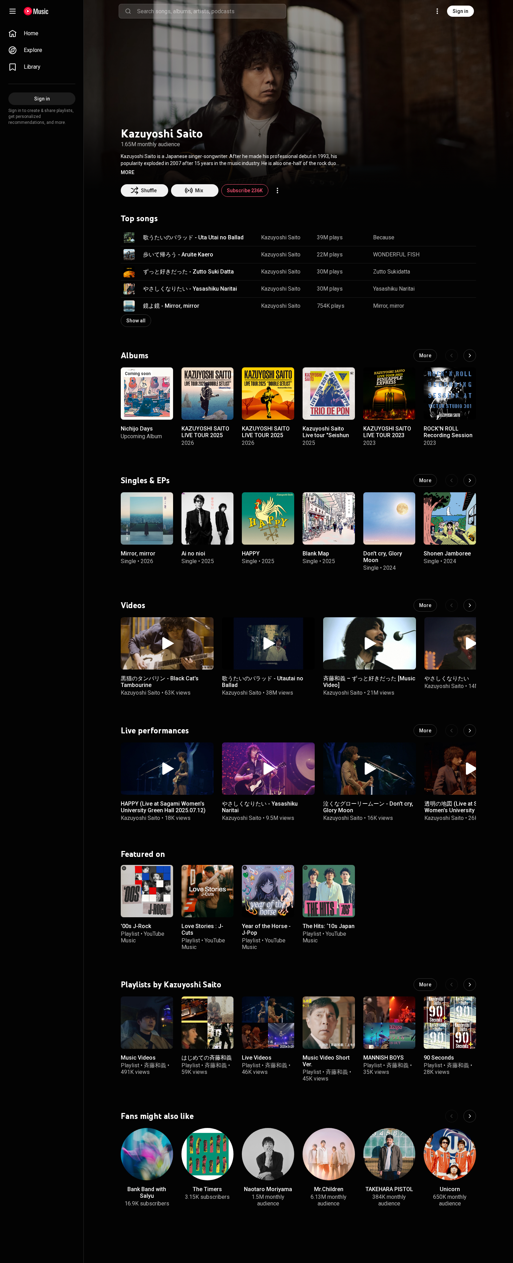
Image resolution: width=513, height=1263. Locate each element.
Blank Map (316, 553)
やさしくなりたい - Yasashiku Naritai (190, 288)
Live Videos (257, 1057)
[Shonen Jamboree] (450, 518)
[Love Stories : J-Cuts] (207, 891)
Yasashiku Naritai (394, 288)
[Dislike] (449, 237)
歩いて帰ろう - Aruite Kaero (178, 254)
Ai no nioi (193, 553)
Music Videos (138, 1057)
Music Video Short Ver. (326, 1061)
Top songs (139, 218)
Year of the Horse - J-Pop (266, 929)
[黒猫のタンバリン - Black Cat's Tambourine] (167, 643)
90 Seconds (439, 1057)
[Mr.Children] (329, 1154)
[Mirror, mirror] (147, 518)
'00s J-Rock (136, 925)
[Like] (435, 237)
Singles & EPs (145, 480)
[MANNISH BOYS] (389, 1022)
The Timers (207, 1189)
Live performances (155, 730)
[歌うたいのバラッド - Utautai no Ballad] (268, 643)
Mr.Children (328, 1189)
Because (383, 237)
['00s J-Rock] (147, 891)
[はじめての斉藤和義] (207, 1022)
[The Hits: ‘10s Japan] (329, 891)
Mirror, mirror (388, 305)
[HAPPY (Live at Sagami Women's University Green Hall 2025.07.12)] (167, 768)
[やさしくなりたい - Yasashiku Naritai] (268, 768)
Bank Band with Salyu (146, 1192)
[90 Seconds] (450, 1022)
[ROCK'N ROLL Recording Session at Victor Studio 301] (450, 393)
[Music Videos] (147, 1022)
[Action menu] (277, 190)
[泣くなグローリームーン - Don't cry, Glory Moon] (369, 768)
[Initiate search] (128, 11)
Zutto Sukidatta (391, 271)
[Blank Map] (329, 518)
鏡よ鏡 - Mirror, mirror (171, 305)
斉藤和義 (155, 1065)
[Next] (470, 355)
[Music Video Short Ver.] (329, 1022)
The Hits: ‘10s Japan (329, 925)
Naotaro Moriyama (268, 1189)
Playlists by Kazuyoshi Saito (171, 984)
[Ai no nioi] (207, 518)
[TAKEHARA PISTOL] (389, 1154)
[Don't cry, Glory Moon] (389, 518)
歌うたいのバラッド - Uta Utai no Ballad (193, 237)
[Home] (36, 11)
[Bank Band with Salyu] (147, 1154)
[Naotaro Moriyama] (268, 1154)
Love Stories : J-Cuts (202, 929)
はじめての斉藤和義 (206, 1057)
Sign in (460, 11)
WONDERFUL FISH (396, 254)
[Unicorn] (450, 1154)
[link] (42, 33)
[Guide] (12, 11)
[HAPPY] (268, 518)
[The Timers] (207, 1154)
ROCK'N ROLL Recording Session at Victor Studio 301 (449, 435)
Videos (133, 605)
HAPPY (251, 553)
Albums (134, 355)
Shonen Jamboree (447, 553)
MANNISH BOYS (383, 1057)
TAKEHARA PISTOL (389, 1189)
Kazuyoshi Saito (280, 237)
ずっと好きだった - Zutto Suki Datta (188, 271)
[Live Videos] (268, 1022)
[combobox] (211, 11)
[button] (127, 172)
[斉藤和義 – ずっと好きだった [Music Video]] (369, 643)
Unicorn (450, 1189)
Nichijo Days (137, 428)
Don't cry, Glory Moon (382, 556)
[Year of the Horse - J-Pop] (268, 891)
